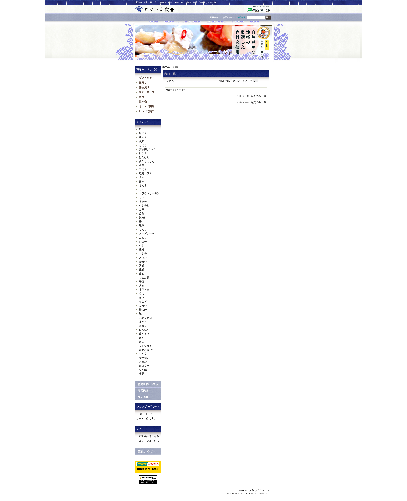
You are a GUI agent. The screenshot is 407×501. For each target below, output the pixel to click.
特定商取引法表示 (148, 384)
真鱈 (141, 265)
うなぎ (143, 301)
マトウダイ (145, 345)
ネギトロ (144, 289)
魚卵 (141, 141)
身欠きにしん (146, 161)
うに (141, 293)
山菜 (141, 165)
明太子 (143, 137)
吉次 (141, 273)
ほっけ (143, 217)
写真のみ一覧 (258, 96)
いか (141, 245)
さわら (143, 325)
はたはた (144, 157)
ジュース (144, 241)
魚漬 (141, 97)
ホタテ (143, 201)
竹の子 (143, 169)
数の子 (143, 133)
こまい (143, 305)
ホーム (166, 66)
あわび (143, 361)
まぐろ (143, 321)
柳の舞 (143, 309)
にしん (143, 153)
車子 (141, 373)
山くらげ (144, 333)
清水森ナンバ (146, 149)
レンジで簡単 (146, 111)
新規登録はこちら (149, 436)
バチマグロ (145, 317)
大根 (141, 177)
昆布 (141, 181)
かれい (143, 261)
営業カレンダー (147, 451)
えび (141, 297)
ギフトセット (146, 77)
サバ (141, 197)
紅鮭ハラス (145, 173)
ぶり (141, 209)
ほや (141, 337)
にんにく (144, 329)
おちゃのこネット (259, 490)
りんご (143, 229)
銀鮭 (141, 249)
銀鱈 (141, 269)
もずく (143, 353)
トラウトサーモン (149, 193)
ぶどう (143, 237)
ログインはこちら (149, 440)
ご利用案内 (213, 17)
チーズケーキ (146, 233)
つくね (143, 369)
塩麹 (141, 225)
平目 (141, 281)
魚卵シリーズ (146, 92)
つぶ (141, 189)
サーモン (144, 357)
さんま (143, 185)
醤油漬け (144, 87)
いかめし (144, 205)
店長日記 (143, 390)
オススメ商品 (146, 106)
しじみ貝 (144, 277)
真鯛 (141, 285)
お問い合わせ (229, 17)
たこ (141, 341)
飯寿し (143, 82)
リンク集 (143, 397)
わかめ (143, 253)
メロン (143, 257)
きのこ (143, 145)
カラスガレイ (146, 349)
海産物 (143, 101)
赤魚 (141, 213)
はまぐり (144, 365)
